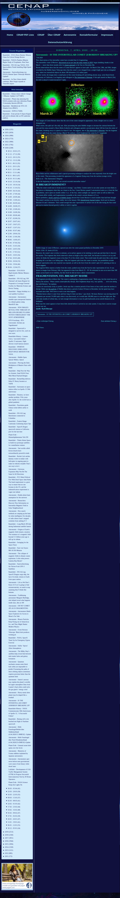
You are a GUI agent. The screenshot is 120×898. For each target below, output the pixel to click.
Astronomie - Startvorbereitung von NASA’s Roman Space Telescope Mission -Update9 (17, 74)
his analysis (52, 289)
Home (10, 34)
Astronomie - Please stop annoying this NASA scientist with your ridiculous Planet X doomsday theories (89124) (17, 101)
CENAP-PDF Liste (25, 34)
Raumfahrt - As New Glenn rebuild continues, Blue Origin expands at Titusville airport (14, 81)
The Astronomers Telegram (53, 179)
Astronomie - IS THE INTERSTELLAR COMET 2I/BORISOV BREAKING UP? (77, 54)
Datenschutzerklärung (60, 42)
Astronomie (70, 34)
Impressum (107, 34)
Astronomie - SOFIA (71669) (12, 111)
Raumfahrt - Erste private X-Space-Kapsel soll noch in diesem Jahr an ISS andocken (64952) (17, 116)
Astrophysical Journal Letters (90, 200)
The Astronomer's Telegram (83, 77)
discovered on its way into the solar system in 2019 (76, 62)
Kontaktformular (89, 34)
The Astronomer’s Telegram (96, 130)
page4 (63, 895)
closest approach (69, 65)
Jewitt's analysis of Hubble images (60, 198)
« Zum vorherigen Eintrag (44, 321)
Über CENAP (54, 34)
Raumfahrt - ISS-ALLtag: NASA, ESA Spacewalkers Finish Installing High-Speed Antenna (17, 67)
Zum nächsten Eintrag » (109, 321)
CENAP (40, 34)
